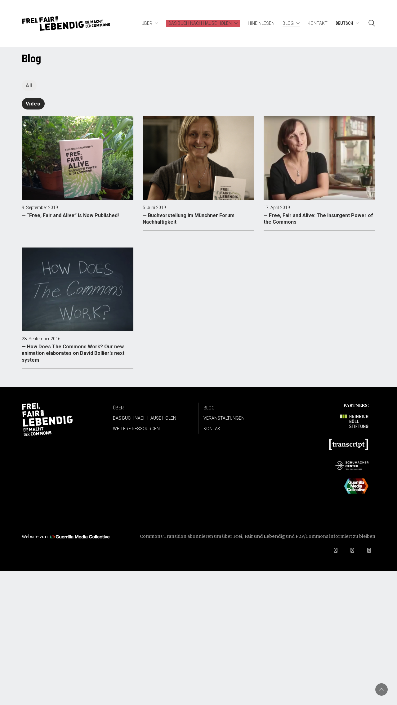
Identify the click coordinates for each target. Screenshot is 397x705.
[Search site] (371, 24)
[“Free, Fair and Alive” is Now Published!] (77, 158)
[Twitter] (352, 550)
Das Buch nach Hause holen (144, 418)
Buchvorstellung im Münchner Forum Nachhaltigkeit (188, 218)
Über (118, 407)
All (29, 85)
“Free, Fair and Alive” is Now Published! (73, 215)
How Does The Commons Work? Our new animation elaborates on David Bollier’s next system (73, 353)
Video (33, 104)
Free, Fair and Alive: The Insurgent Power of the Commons (318, 218)
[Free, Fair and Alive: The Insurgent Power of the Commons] (319, 158)
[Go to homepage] (66, 23)
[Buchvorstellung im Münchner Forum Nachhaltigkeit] (198, 158)
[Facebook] (335, 550)
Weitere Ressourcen (136, 428)
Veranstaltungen (223, 418)
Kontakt (213, 428)
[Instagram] (369, 550)
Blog (209, 407)
